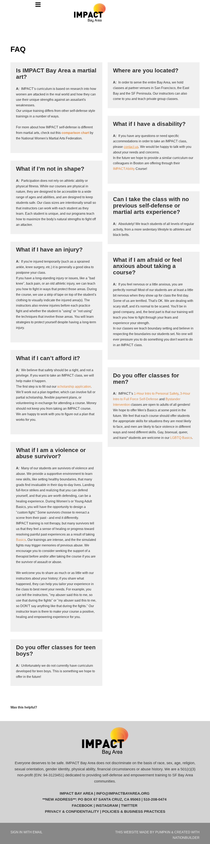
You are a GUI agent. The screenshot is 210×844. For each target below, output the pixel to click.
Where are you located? (145, 70)
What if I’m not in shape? (50, 169)
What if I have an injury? (49, 249)
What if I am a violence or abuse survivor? (51, 453)
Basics (21, 539)
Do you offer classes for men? (146, 378)
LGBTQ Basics (181, 437)
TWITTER (129, 805)
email (37, 832)
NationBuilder (186, 837)
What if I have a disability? (149, 124)
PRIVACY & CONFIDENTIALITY (72, 811)
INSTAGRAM (107, 805)
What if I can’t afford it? (48, 358)
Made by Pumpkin (154, 832)
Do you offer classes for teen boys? (56, 650)
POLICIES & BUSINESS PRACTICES (133, 811)
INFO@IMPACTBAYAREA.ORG (123, 793)
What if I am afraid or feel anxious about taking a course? (147, 266)
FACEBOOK (82, 805)
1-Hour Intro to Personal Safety (156, 393)
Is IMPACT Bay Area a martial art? (56, 73)
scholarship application (74, 386)
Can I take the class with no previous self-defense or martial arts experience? (151, 205)
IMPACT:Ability (124, 168)
